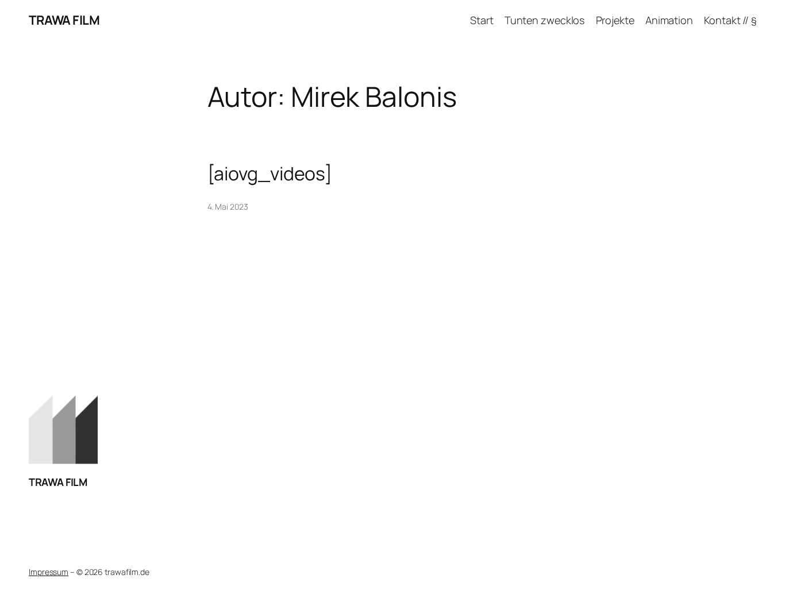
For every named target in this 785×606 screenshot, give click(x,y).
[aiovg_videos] (270, 173)
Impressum (48, 571)
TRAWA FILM (64, 20)
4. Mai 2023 (227, 206)
